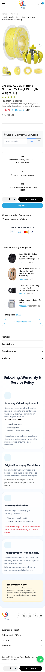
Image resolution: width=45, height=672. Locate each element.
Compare (26, 215)
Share (24, 219)
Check (32, 141)
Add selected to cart (22, 322)
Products (14, 14)
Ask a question (11, 219)
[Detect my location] (38, 141)
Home (4, 14)
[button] (39, 44)
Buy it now (22, 205)
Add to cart (31, 199)
